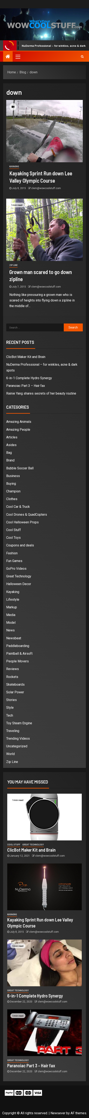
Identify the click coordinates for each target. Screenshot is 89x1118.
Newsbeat (13, 638)
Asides (11, 445)
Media (10, 615)
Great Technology (18, 576)
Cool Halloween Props (22, 522)
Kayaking (14, 166)
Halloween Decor (18, 584)
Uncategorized (16, 746)
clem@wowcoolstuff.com (46, 188)
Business (13, 476)
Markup (11, 607)
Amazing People (18, 430)
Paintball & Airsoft (19, 654)
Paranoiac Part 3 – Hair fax (25, 386)
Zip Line (13, 265)
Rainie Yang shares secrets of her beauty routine (41, 393)
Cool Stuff (13, 530)
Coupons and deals (20, 545)
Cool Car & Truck (18, 507)
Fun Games (14, 561)
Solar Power (15, 692)
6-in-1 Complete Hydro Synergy (29, 378)
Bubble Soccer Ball (20, 468)
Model (11, 623)
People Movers (17, 661)
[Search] (82, 56)
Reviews (12, 669)
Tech (9, 715)
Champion (13, 491)
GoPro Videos (16, 569)
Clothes (11, 499)
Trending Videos (18, 738)
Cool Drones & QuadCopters (26, 515)
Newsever (58, 1113)
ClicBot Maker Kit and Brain (25, 357)
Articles (11, 437)
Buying (11, 484)
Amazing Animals (18, 422)
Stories (11, 700)
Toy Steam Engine (19, 723)
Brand (10, 460)
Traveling (12, 731)
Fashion (12, 553)
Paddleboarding (17, 646)
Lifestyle (12, 599)
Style (10, 708)
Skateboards (15, 684)
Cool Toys (13, 538)
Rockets (12, 677)
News (10, 630)
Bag (9, 453)
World (10, 754)
